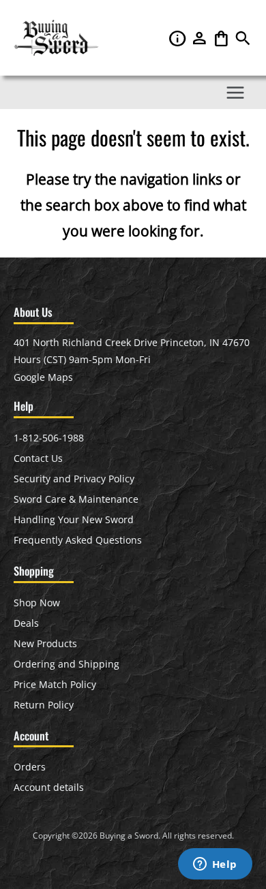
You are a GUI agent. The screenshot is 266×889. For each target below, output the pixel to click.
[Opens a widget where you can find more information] (214, 865)
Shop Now (37, 602)
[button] (242, 41)
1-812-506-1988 (49, 437)
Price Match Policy (55, 684)
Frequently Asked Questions (78, 539)
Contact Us (38, 458)
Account (200, 38)
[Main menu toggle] (235, 92)
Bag (222, 38)
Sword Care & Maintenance (76, 499)
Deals (26, 623)
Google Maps (43, 377)
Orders (30, 766)
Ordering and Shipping (66, 663)
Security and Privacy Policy (74, 478)
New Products (45, 643)
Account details (49, 787)
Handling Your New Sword (74, 519)
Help (179, 38)
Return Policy (44, 704)
